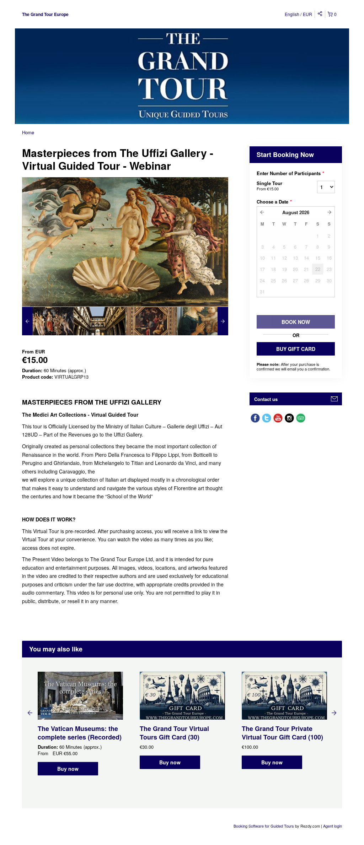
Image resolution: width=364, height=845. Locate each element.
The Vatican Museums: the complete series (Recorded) (80, 733)
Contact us (266, 399)
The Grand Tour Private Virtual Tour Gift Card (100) (282, 733)
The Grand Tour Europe (45, 14)
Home (28, 132)
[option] (48, 321)
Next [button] (334, 712)
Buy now (68, 768)
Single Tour (269, 185)
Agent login (332, 826)
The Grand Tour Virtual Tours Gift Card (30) (174, 733)
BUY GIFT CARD (295, 348)
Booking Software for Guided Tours (264, 826)
